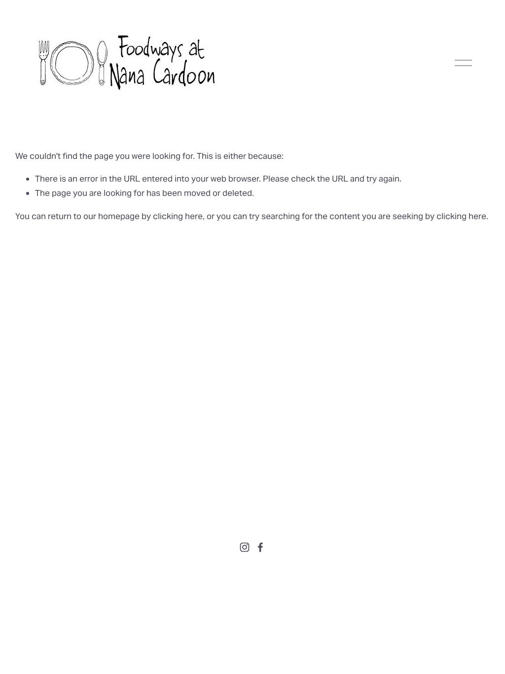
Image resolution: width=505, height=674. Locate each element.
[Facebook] (260, 547)
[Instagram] (245, 547)
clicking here (178, 216)
